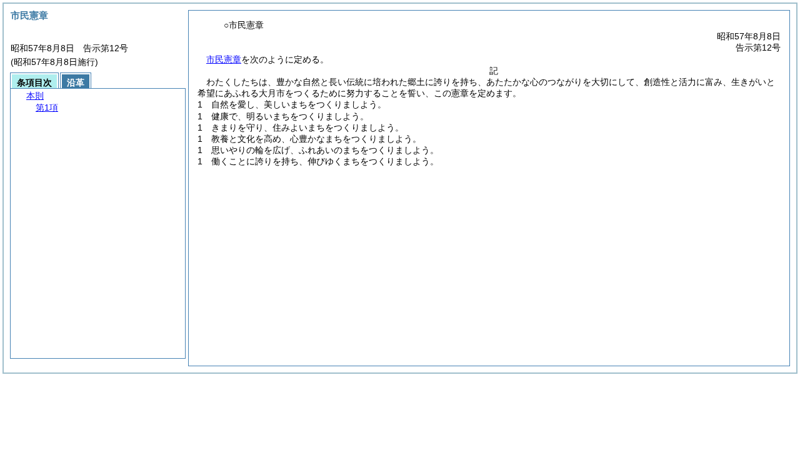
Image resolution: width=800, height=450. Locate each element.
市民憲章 (223, 59)
